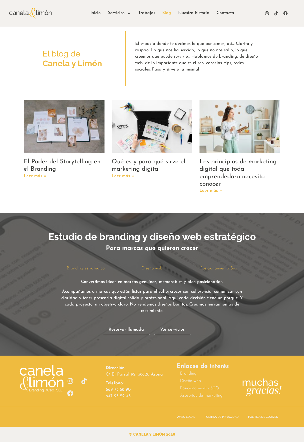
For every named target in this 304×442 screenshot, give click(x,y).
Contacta (225, 13)
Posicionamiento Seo (218, 268)
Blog (166, 13)
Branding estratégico (85, 268)
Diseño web (152, 268)
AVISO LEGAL (186, 416)
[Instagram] (267, 13)
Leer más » (35, 176)
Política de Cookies (263, 416)
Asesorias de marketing (201, 396)
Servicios (116, 13)
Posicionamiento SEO (199, 388)
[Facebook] (285, 13)
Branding (188, 373)
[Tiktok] (276, 13)
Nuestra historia (193, 13)
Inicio (95, 13)
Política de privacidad (221, 416)
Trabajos (146, 13)
